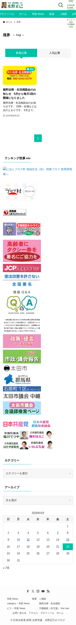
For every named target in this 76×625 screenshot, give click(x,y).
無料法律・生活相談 (49, 603)
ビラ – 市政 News (16, 608)
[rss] (48, 591)
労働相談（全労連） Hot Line (54, 608)
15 (67, 539)
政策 (34, 598)
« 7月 (6, 567)
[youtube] (43, 591)
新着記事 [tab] (21, 52)
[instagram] (38, 591)
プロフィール (47, 613)
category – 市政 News (18, 603)
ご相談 (42, 598)
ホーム (60, 613)
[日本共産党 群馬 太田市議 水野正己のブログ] (12, 5)
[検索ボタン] (61, 5)
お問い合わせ (19, 613)
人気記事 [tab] (54, 52)
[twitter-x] (33, 591)
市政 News (12, 598)
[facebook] (28, 591)
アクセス (33, 613)
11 (28, 539)
